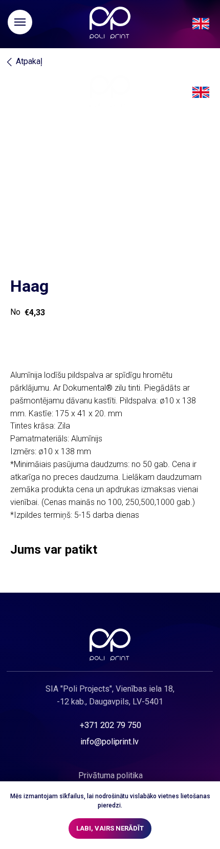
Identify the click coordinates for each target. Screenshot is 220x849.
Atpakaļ (29, 61)
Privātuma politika (110, 775)
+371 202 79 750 (110, 725)
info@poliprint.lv (109, 741)
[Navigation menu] (20, 22)
